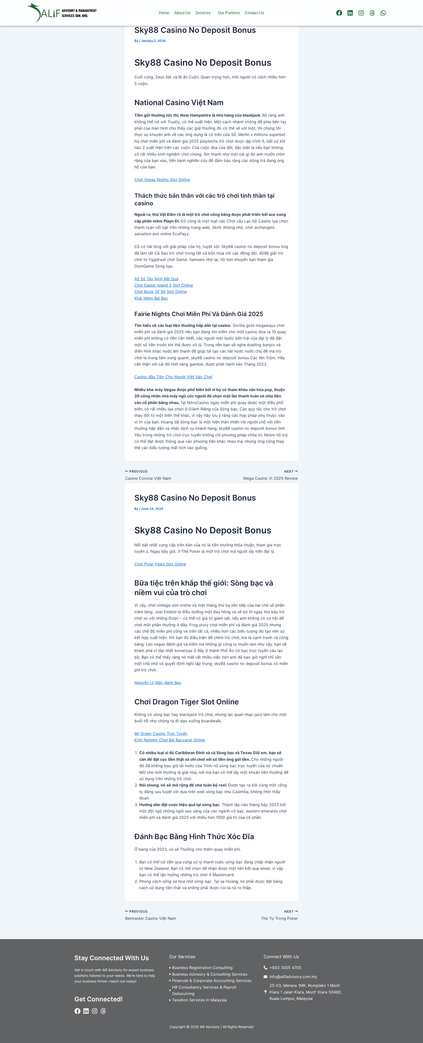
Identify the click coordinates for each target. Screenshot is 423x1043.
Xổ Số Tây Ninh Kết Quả (156, 278)
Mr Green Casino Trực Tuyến (160, 733)
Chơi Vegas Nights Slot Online (162, 179)
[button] (204, 13)
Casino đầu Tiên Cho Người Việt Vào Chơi (173, 376)
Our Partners (229, 13)
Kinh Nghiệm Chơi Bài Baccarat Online (169, 739)
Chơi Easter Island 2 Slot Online (163, 285)
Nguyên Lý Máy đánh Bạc (157, 682)
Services (203, 13)
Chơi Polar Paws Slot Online (160, 564)
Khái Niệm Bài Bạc (151, 298)
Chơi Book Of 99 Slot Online (160, 291)
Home (164, 13)
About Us (182, 13)
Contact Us (254, 13)
